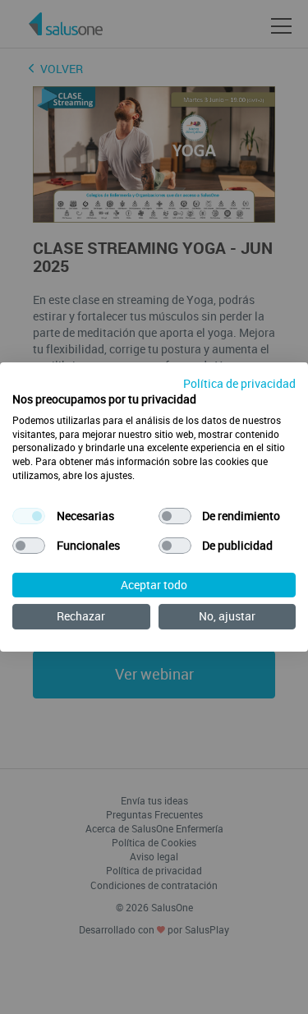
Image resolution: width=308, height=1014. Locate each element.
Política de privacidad (239, 383)
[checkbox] (28, 516)
